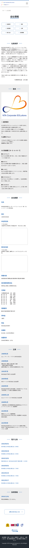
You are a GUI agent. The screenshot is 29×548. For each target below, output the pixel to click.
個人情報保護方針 (11, 539)
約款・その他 (10, 537)
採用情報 (22, 32)
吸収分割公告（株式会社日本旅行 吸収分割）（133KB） (14, 461)
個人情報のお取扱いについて (20, 539)
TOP (3, 10)
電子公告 (8, 32)
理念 (22, 24)
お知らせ (22, 537)
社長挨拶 (8, 24)
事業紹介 (17, 537)
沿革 (22, 28)
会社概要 (8, 28)
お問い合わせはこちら (14, 512)
